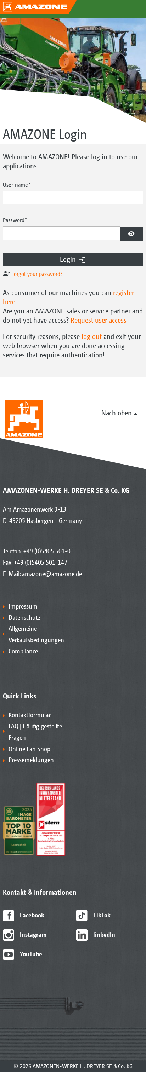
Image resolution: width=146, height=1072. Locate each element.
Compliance (23, 651)
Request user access (99, 320)
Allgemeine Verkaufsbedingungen (36, 634)
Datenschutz (24, 617)
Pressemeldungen (31, 759)
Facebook (31, 915)
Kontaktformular (30, 715)
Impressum (23, 606)
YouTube (30, 954)
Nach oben (116, 413)
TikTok (101, 915)
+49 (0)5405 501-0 (47, 551)
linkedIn (103, 934)
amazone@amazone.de (52, 573)
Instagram (32, 934)
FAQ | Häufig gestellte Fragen (35, 731)
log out (92, 336)
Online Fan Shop (29, 749)
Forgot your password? (36, 274)
